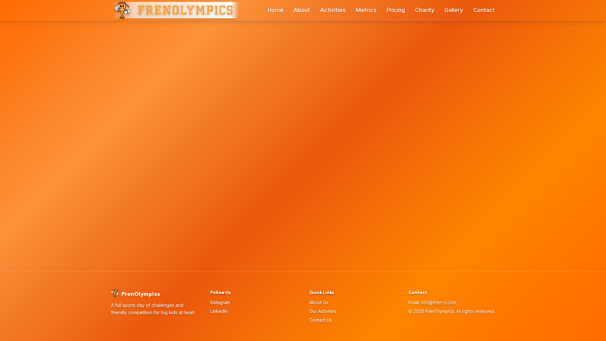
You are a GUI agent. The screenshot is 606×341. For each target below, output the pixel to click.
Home (275, 10)
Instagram (220, 302)
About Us (318, 302)
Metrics (366, 10)
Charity (424, 10)
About (302, 10)
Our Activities (322, 311)
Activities (333, 10)
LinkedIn (219, 311)
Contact (484, 10)
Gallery (453, 10)
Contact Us (320, 320)
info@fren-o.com (438, 302)
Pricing (396, 10)
